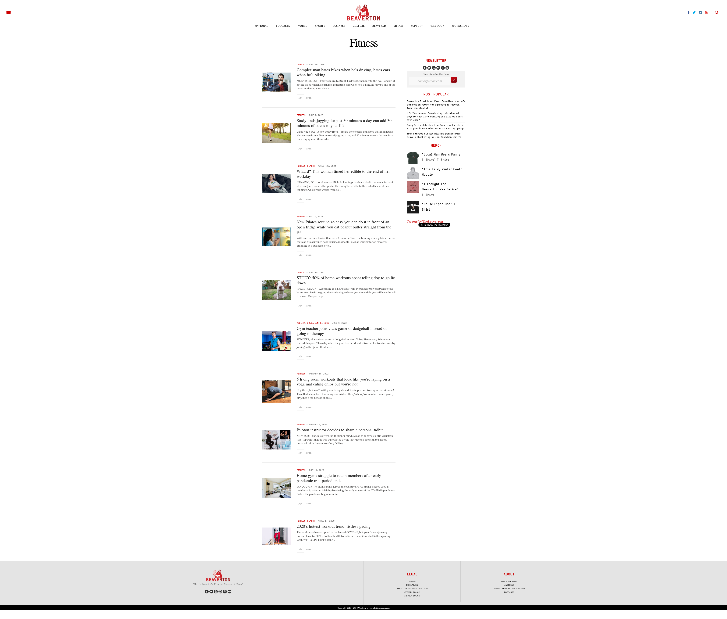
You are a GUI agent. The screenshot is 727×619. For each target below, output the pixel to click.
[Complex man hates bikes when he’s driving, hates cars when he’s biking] (276, 82)
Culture (359, 25)
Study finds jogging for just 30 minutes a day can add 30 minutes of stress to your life (344, 123)
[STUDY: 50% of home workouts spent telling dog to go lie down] (276, 290)
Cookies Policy (412, 592)
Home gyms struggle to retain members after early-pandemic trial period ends (339, 478)
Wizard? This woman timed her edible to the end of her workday (343, 173)
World (302, 25)
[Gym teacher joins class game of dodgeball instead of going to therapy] (276, 341)
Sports (320, 25)
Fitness (301, 64)
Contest (412, 581)
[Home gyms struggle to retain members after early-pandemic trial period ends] (276, 488)
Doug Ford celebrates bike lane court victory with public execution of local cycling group (435, 127)
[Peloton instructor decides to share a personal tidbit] (276, 439)
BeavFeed (379, 25)
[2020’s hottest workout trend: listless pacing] (276, 536)
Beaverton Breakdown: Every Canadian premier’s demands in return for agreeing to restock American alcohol (436, 104)
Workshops (460, 25)
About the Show (509, 581)
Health (311, 166)
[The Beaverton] (21, 12)
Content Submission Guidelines (509, 589)
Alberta (301, 323)
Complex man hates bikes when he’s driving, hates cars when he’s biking (343, 72)
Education (312, 323)
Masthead (509, 585)
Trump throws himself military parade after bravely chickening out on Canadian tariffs (434, 135)
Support (417, 25)
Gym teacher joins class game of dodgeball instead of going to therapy (342, 330)
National (261, 25)
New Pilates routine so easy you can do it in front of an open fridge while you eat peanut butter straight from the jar (344, 226)
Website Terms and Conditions (412, 589)
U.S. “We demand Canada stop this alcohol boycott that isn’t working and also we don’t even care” (435, 116)
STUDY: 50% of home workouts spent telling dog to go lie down (346, 280)
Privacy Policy (412, 596)
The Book (437, 25)
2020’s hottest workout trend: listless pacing (334, 526)
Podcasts (283, 25)
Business (339, 25)
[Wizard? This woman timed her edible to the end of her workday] (276, 183)
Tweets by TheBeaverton (425, 221)
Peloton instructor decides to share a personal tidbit (340, 429)
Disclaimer (412, 585)
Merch (398, 25)
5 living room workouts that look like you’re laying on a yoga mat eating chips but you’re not (343, 381)
